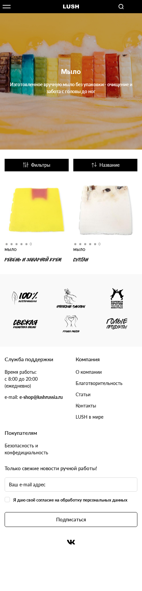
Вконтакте (71, 542)
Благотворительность (99, 383)
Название (109, 165)
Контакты (86, 405)
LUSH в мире (89, 417)
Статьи (83, 394)
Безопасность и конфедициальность (26, 449)
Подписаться (71, 519)
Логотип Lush (71, 7)
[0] (37, 211)
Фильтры (40, 165)
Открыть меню (6, 6)
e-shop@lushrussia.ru (41, 397)
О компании (89, 372)
